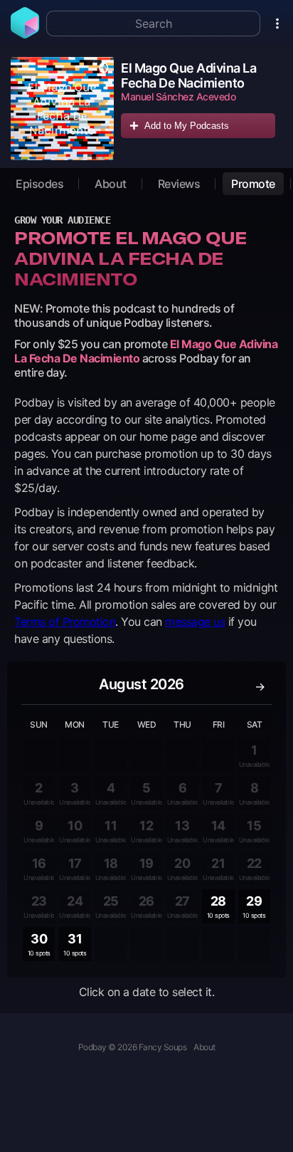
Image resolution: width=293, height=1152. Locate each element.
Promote (253, 184)
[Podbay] (25, 34)
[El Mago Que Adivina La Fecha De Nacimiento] (62, 108)
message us (195, 621)
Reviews (179, 184)
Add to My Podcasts (186, 125)
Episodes (39, 184)
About (111, 184)
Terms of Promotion (64, 621)
